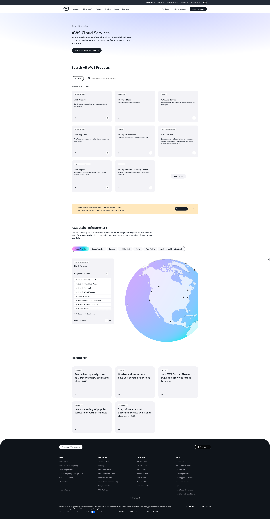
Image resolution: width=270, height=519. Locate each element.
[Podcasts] (207, 507)
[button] (88, 9)
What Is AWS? (64, 462)
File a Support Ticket (183, 466)
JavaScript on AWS (144, 486)
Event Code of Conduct (184, 490)
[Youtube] (203, 507)
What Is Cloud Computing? (69, 466)
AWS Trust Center (104, 470)
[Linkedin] (193, 507)
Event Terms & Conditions (185, 494)
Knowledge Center (182, 474)
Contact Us (180, 462)
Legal (178, 486)
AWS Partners (103, 490)
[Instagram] (196, 507)
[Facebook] (190, 507)
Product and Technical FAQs (108, 482)
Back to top (134, 498)
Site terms (70, 512)
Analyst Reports (104, 486)
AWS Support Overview (184, 478)
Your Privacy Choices (84, 512)
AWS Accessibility (182, 482)
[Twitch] (200, 507)
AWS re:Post (180, 470)
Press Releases (64, 490)
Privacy (61, 512)
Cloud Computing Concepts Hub (71, 474)
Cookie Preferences (105, 512)
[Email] (210, 507)
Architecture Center (105, 478)
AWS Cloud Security (66, 478)
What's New (63, 482)
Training (101, 466)
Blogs (61, 486)
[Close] (193, 209)
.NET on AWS (141, 470)
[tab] (80, 249)
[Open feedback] (268, 259)
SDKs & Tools (142, 466)
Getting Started (103, 462)
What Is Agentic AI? (66, 470)
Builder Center (142, 462)
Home (74, 26)
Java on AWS (141, 478)
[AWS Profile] (205, 2)
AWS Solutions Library (106, 474)
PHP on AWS (141, 482)
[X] (186, 507)
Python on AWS (142, 474)
